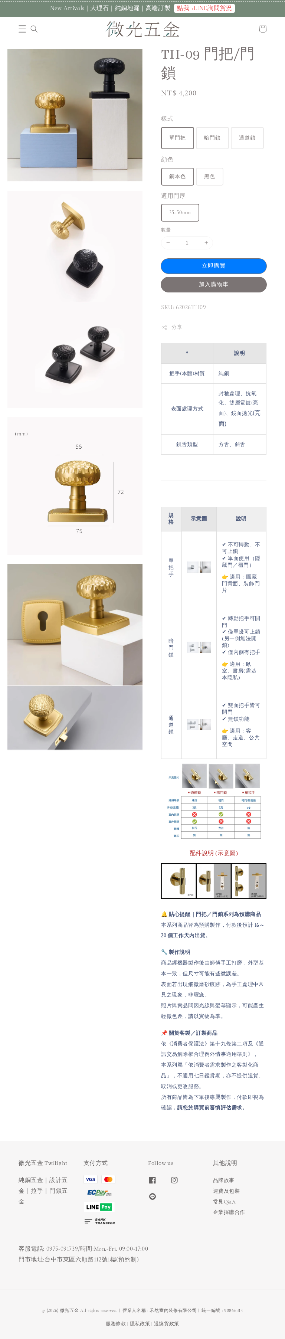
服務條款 (116, 1324)
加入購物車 (214, 284)
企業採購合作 (229, 1212)
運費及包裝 (226, 1191)
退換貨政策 (167, 1324)
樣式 (167, 118)
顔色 (167, 159)
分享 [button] (176, 327)
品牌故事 (224, 1180)
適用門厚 (173, 196)
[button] (22, 29)
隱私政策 (140, 1324)
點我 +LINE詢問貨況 (204, 8)
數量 (166, 230)
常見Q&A (224, 1202)
